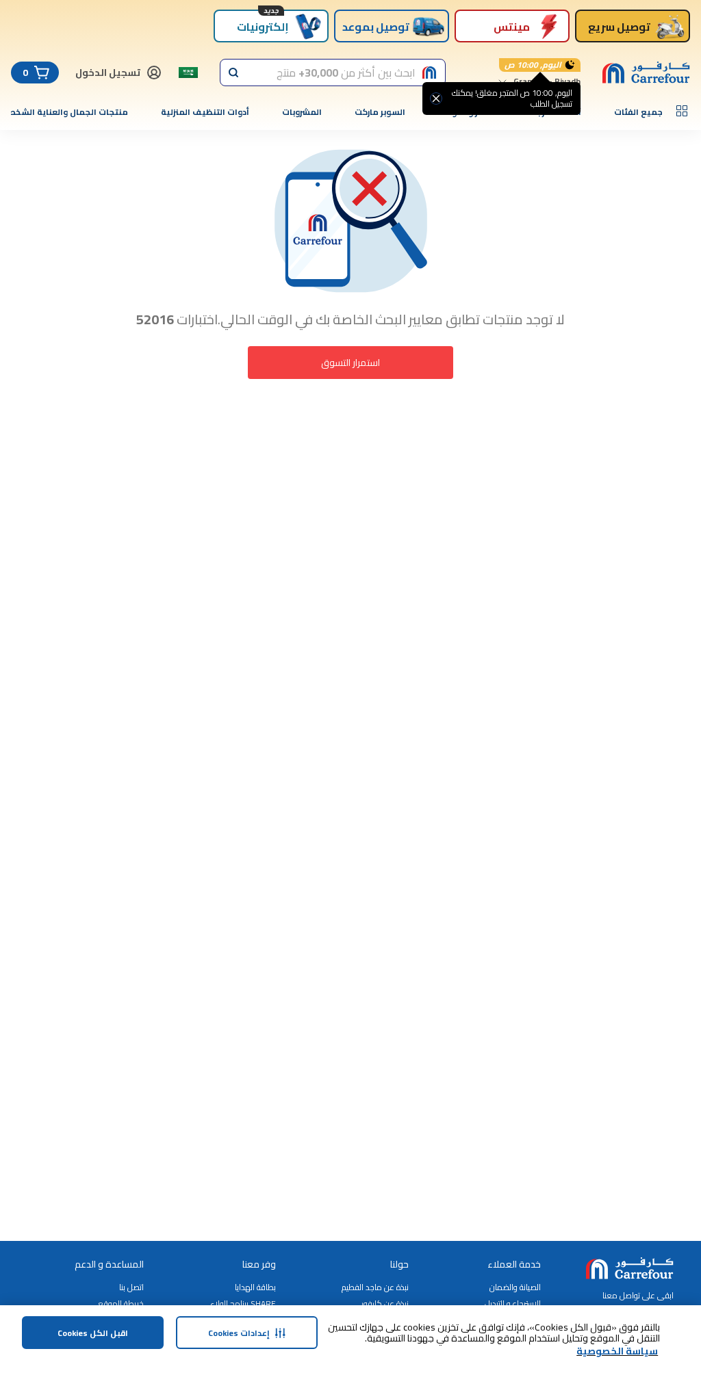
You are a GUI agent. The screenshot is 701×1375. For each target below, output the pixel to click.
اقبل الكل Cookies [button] (93, 1333)
